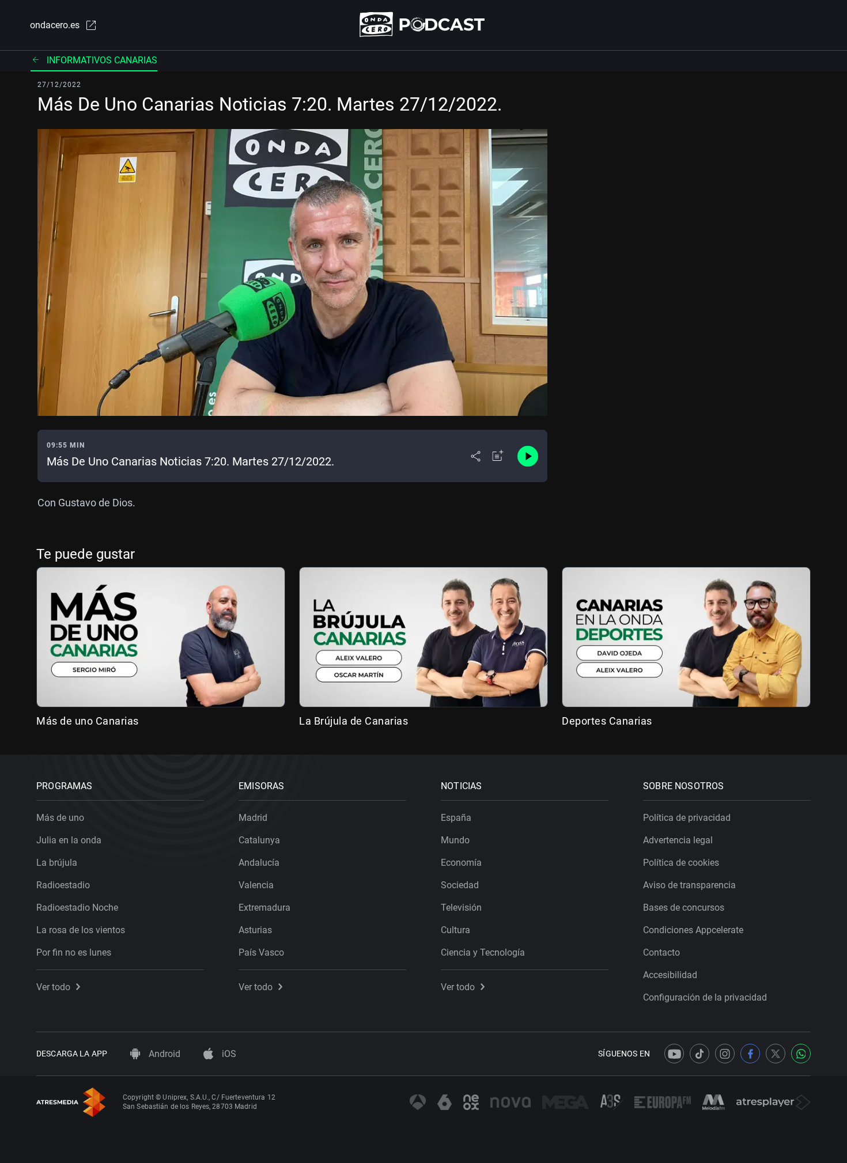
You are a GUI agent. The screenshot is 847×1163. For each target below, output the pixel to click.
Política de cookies (681, 862)
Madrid (253, 817)
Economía (461, 862)
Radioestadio (63, 885)
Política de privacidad (687, 817)
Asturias (255, 930)
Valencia (256, 885)
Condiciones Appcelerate (693, 930)
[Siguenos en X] (775, 1053)
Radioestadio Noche (77, 907)
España (456, 817)
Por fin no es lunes (73, 952)
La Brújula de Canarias (353, 721)
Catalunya (259, 840)
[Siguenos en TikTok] (699, 1053)
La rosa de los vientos (80, 930)
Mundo (455, 840)
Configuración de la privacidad (705, 997)
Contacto (661, 952)
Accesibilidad (670, 974)
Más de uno (60, 817)
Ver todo (53, 987)
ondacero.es (55, 25)
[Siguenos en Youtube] (674, 1053)
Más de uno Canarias (87, 721)
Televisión (461, 907)
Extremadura (264, 907)
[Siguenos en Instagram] (725, 1053)
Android (163, 1053)
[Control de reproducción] (527, 456)
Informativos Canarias (102, 60)
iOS (228, 1053)
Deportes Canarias (607, 721)
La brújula (56, 862)
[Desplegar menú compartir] (475, 456)
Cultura (455, 930)
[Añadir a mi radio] (497, 456)
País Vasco (261, 952)
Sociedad (460, 885)
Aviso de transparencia (689, 885)
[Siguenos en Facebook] (750, 1053)
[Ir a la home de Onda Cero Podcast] (424, 24)
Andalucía (259, 862)
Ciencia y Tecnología (483, 952)
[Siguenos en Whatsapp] (801, 1053)
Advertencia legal (678, 840)
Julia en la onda (68, 840)
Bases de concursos (683, 907)
